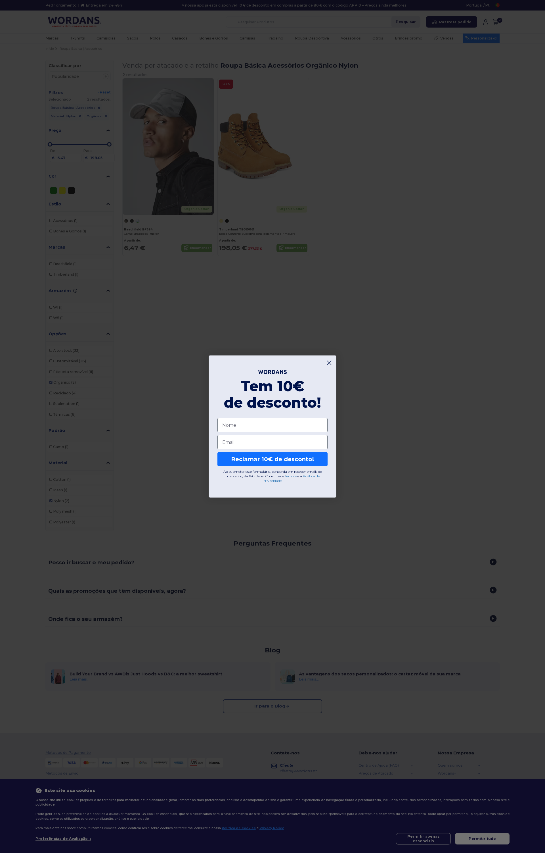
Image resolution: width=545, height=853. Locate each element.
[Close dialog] (329, 363)
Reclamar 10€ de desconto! (272, 459)
